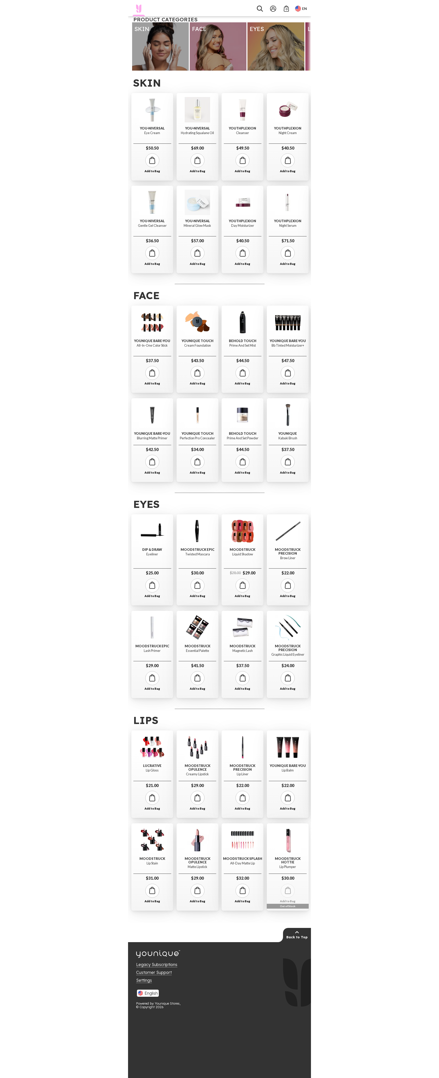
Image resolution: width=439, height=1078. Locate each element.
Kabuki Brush (287, 438)
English (151, 993)
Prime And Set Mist (242, 345)
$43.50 (197, 360)
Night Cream (288, 133)
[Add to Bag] (152, 160)
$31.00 (152, 878)
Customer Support (154, 972)
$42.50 (152, 449)
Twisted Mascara (197, 554)
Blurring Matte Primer (152, 438)
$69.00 (197, 148)
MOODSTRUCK (197, 646)
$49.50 (242, 148)
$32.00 (242, 878)
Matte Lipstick (197, 867)
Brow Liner (287, 558)
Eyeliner (152, 554)
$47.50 (287, 360)
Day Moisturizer (242, 226)
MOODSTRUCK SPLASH (242, 859)
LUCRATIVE (152, 766)
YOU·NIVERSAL (152, 128)
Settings (144, 980)
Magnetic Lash (242, 651)
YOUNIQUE (287, 434)
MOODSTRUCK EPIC (152, 646)
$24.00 (287, 665)
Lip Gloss (152, 770)
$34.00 (197, 449)
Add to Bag (152, 171)
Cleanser (242, 133)
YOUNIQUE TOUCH (197, 341)
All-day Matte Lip (242, 863)
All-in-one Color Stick (152, 345)
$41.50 (197, 665)
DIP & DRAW (152, 550)
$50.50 (152, 148)
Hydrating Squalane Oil (197, 133)
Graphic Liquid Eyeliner (287, 654)
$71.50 (287, 240)
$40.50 (242, 240)
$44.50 (242, 360)
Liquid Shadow (242, 554)
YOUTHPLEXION (242, 128)
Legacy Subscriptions (156, 964)
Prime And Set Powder (242, 438)
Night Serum (287, 226)
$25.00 (152, 572)
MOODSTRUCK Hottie (288, 860)
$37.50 (152, 360)
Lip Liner (242, 774)
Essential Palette (197, 651)
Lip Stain (152, 863)
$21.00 (152, 785)
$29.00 (152, 665)
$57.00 (197, 240)
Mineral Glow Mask (197, 226)
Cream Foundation (197, 345)
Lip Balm (288, 770)
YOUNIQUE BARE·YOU (152, 341)
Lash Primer (152, 651)
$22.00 (287, 572)
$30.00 (197, 572)
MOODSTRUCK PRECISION (288, 551)
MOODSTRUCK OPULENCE (197, 767)
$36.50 (152, 240)
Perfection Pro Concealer (197, 438)
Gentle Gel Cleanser (152, 226)
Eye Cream (152, 133)
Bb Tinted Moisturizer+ (288, 345)
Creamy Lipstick (197, 774)
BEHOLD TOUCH (242, 341)
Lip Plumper (287, 867)
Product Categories (165, 19)
